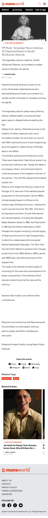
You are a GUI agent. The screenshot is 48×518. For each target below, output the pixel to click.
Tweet (23, 364)
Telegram (16, 367)
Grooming (17, 9)
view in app (40, 9)
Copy (37, 367)
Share (13, 364)
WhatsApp (35, 364)
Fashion (5, 9)
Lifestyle (29, 9)
